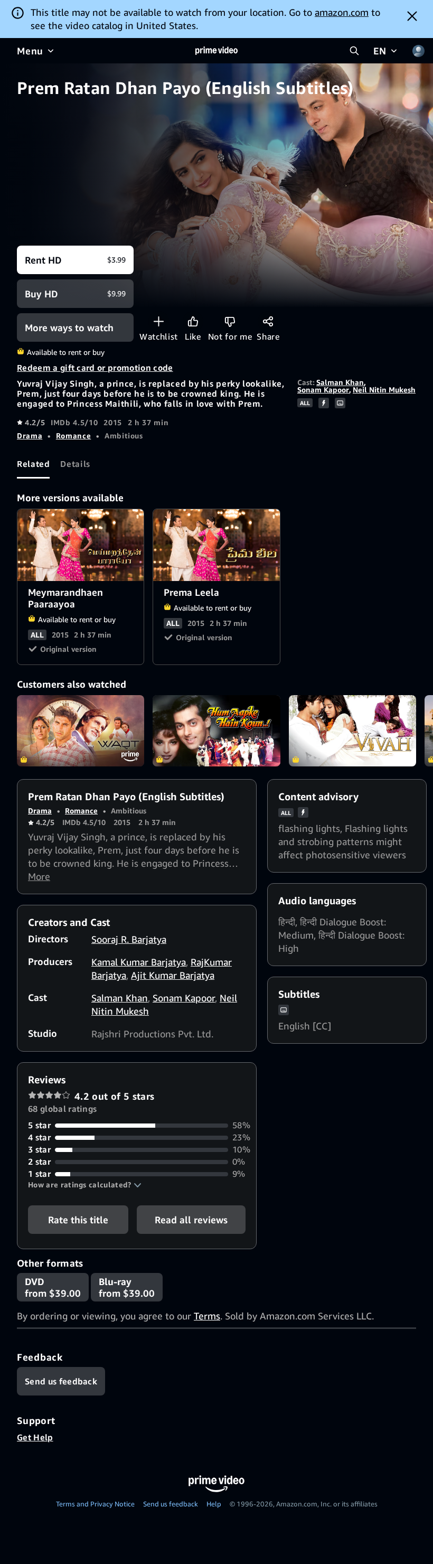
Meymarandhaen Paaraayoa (81, 545)
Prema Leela (216, 545)
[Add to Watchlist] (158, 321)
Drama (29, 435)
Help (213, 1504)
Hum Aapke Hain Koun (216, 731)
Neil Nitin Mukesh (384, 389)
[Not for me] (230, 321)
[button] (85, 1184)
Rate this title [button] (78, 1219)
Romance (73, 435)
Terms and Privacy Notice (95, 1504)
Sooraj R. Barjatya (128, 939)
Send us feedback (170, 1504)
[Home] (216, 50)
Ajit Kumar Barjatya (172, 975)
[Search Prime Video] (354, 51)
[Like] (193, 321)
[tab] (33, 464)
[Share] (268, 321)
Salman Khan (340, 382)
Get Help (35, 1437)
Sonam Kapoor (323, 389)
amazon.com (342, 12)
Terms (207, 1316)
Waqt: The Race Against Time (80, 731)
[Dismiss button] (412, 15)
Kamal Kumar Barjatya (138, 962)
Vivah (352, 731)
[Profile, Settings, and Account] (418, 51)
